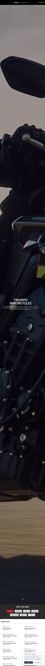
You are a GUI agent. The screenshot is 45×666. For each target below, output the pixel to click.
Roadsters (35, 611)
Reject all (38, 662)
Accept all (28, 662)
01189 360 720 (41, 2)
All (10, 611)
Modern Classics (14, 614)
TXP (31, 614)
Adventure (18, 611)
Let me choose (38, 659)
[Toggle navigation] (2, 2)
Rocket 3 (23, 614)
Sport (26, 611)
